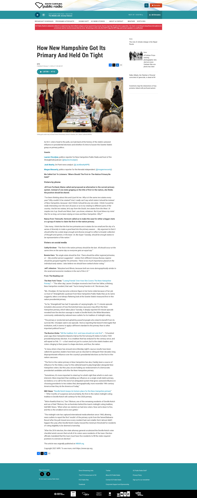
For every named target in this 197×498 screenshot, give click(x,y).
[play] (37, 15)
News (130, 39)
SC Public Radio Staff (140, 470)
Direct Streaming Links (86, 470)
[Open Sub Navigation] (76, 21)
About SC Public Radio (113, 475)
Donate (157, 5)
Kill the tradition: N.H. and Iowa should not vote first (81, 333)
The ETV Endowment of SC (87, 475)
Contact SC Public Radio (113, 480)
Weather (131, 21)
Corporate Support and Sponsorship (117, 484)
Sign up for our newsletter (141, 480)
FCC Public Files (84, 480)
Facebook (82, 484)
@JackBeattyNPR (81, 165)
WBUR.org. (80, 443)
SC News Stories (98, 21)
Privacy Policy (137, 475)
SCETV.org (141, 21)
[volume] (43, 15)
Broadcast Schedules (44, 21)
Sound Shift (84, 21)
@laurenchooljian (70, 160)
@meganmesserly (103, 169)
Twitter (108, 470)
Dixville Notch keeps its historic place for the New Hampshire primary (82, 391)
